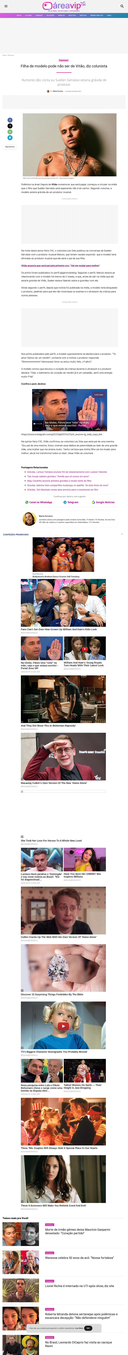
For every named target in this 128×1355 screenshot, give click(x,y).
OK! (88, 1328)
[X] (10, 125)
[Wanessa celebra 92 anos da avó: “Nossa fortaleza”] (20, 1262)
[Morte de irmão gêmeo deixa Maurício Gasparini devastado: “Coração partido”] (20, 1234)
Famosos (11, 55)
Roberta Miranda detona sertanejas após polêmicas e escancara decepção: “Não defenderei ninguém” (81, 1316)
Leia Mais (79, 1328)
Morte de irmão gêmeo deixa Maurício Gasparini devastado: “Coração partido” (77, 1231)
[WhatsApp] (10, 131)
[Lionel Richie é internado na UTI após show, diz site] (20, 1290)
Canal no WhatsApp (40, 502)
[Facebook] (10, 120)
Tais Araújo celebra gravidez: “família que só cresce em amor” (58, 476)
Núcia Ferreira (58, 91)
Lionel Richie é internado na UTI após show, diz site (79, 1286)
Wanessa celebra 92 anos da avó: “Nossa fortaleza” (79, 1258)
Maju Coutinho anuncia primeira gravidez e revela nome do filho (59, 481)
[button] (112, 6)
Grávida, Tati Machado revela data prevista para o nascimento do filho (62, 489)
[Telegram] (10, 137)
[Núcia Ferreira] (48, 91)
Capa (4, 55)
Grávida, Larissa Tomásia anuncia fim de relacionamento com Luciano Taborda (67, 472)
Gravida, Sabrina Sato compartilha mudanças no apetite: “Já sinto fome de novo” (67, 485)
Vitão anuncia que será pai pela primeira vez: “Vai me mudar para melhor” (60, 265)
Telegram (73, 502)
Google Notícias (105, 502)
